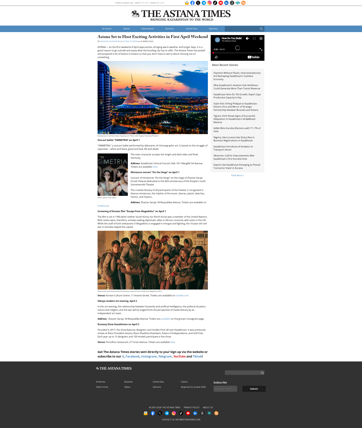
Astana (126, 41)
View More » (237, 175)
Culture (184, 382)
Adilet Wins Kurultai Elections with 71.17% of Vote (237, 130)
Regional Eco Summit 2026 (193, 387)
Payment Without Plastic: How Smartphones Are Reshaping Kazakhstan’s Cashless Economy (237, 76)
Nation (126, 28)
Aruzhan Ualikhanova (110, 41)
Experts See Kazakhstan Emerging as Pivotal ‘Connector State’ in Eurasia (237, 166)
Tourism (134, 41)
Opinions (213, 28)
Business (169, 28)
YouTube (179, 356)
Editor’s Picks (102, 387)
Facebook (133, 356)
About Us (208, 407)
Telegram (165, 356)
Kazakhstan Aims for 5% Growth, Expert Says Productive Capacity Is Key (237, 96)
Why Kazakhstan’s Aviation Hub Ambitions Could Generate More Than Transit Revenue (237, 87)
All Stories (107, 28)
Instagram (149, 356)
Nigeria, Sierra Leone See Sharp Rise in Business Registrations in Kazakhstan (234, 139)
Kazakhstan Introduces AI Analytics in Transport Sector (233, 148)
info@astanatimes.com (187, 419)
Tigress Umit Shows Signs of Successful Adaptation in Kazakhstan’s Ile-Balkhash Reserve (235, 119)
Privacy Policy (192, 407)
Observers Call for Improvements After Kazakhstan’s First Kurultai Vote (234, 157)
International (147, 28)
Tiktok (197, 356)
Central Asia (191, 28)
